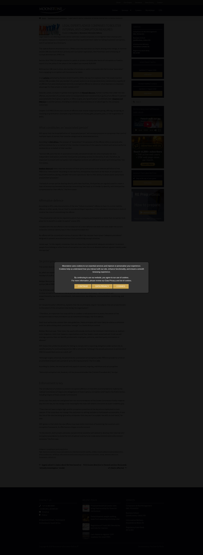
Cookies (121, 286)
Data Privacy (102, 286)
